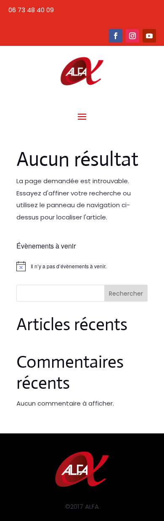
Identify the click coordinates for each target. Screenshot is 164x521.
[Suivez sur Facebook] (115, 36)
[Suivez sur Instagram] (132, 36)
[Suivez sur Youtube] (149, 36)
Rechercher (126, 293)
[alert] (82, 266)
